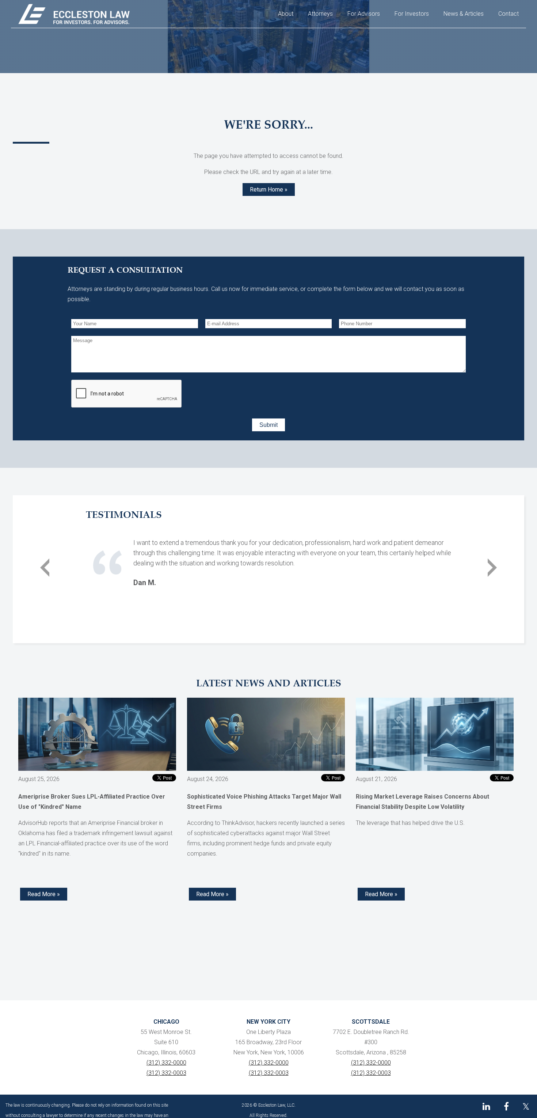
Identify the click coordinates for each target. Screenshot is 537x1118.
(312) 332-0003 (166, 1072)
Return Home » (268, 189)
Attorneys (320, 13)
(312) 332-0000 (166, 1062)
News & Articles (463, 13)
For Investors (412, 13)
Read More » (43, 894)
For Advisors (363, 13)
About (285, 13)
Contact (508, 13)
